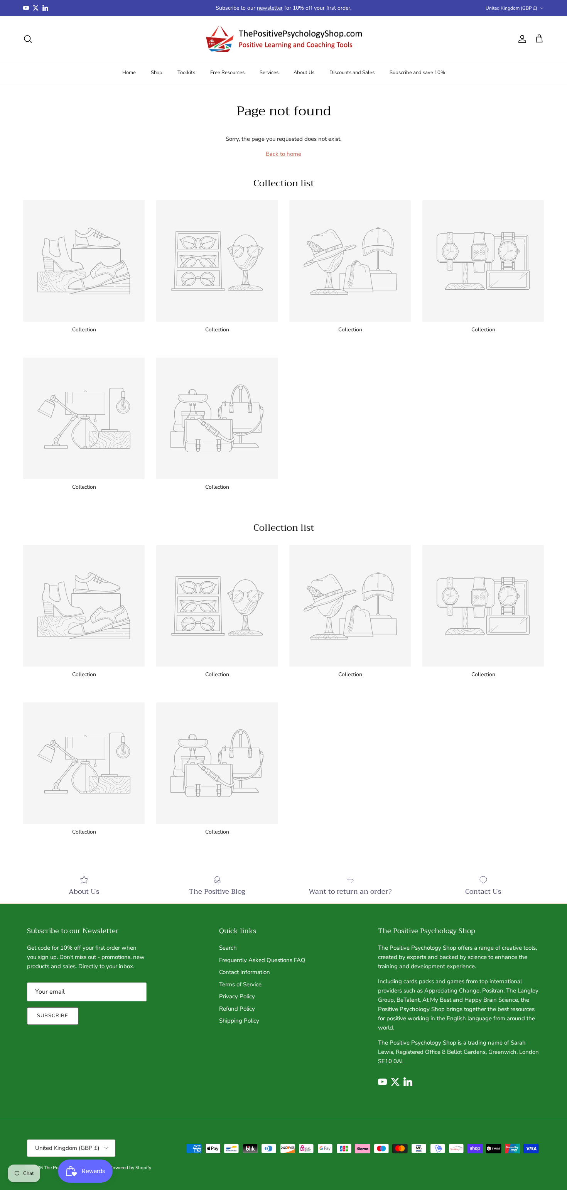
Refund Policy (237, 1009)
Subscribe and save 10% (417, 72)
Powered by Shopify (130, 1168)
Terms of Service (240, 984)
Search (228, 948)
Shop (156, 72)
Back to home (283, 154)
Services (269, 72)
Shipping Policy (239, 1021)
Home (129, 72)
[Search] (27, 39)
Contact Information (244, 972)
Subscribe (52, 1015)
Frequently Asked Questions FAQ (262, 960)
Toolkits (186, 72)
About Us (304, 72)
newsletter (270, 8)
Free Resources (227, 72)
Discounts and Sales (352, 72)
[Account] (521, 39)
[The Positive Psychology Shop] (284, 39)
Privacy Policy (237, 996)
